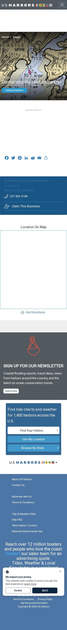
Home (5, 37)
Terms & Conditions (23, 502)
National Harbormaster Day (27, 531)
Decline (18, 590)
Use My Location (33, 439)
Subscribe (11, 391)
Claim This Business (26, 206)
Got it (45, 590)
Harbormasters (14, 90)
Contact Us (18, 485)
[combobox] (33, 430)
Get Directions (35, 312)
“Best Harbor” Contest (24, 525)
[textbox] (33, 430)
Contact (12, 553)
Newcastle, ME (34, 77)
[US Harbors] (27, 5)
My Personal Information (34, 603)
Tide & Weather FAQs (24, 514)
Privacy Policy (45, 599)
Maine (16, 37)
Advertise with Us (21, 496)
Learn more (30, 584)
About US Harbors (22, 479)
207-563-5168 (18, 196)
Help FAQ (17, 519)
